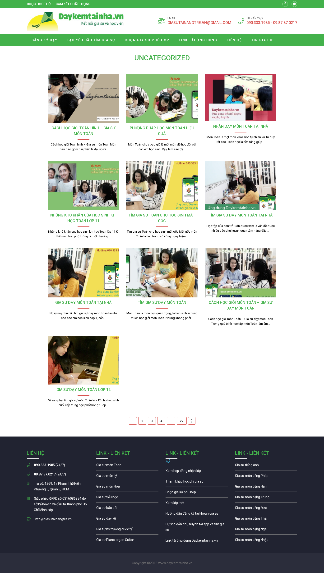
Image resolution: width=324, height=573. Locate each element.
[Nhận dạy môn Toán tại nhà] (240, 97)
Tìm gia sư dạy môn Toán (162, 302)
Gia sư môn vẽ (127, 520)
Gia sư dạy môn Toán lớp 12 (83, 389)
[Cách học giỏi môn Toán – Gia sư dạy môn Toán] (240, 272)
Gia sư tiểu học (127, 498)
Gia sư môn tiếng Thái (266, 520)
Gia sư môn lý (127, 477)
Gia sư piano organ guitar (127, 541)
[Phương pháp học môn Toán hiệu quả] (162, 98)
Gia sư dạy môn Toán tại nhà (83, 302)
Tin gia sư (262, 40)
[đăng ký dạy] (75, 21)
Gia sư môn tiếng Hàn (266, 488)
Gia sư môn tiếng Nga (197, 542)
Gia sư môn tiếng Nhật (266, 541)
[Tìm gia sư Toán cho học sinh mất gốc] (162, 185)
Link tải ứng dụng (198, 40)
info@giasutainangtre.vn (53, 519)
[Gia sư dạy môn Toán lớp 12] (83, 360)
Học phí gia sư (197, 483)
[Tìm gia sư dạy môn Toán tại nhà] (240, 185)
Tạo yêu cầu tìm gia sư (91, 40)
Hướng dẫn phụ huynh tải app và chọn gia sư (197, 528)
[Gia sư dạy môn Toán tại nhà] (83, 272)
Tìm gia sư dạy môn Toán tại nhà (241, 215)
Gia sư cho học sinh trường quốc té (127, 530)
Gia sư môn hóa (127, 488)
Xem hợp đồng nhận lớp (197, 472)
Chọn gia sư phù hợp (147, 40)
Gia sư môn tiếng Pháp (266, 477)
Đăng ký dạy (44, 40)
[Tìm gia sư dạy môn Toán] (162, 272)
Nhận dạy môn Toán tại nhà (240, 126)
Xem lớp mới (197, 504)
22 (182, 421)
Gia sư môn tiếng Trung (266, 498)
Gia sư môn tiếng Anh (266, 466)
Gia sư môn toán (127, 466)
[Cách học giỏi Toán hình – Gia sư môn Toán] (83, 98)
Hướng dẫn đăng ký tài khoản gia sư (197, 515)
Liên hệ (234, 40)
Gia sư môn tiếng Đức (266, 509)
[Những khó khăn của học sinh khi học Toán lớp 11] (83, 185)
